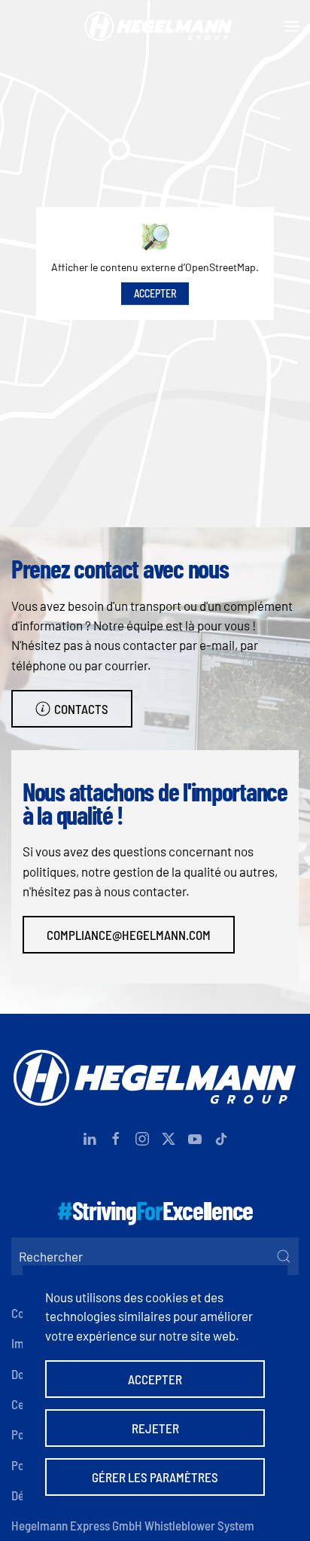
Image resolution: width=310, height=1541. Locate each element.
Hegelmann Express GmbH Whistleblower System (132, 1525)
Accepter (155, 293)
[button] (291, 26)
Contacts (81, 708)
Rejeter (155, 1428)
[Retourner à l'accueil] (155, 26)
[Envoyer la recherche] (284, 1256)
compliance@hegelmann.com (129, 934)
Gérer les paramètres (155, 1477)
